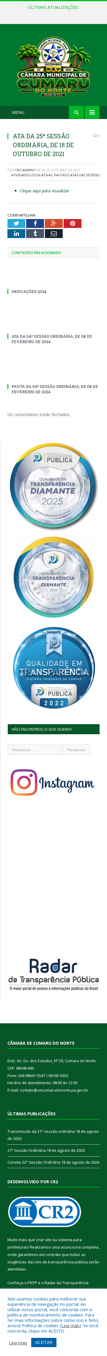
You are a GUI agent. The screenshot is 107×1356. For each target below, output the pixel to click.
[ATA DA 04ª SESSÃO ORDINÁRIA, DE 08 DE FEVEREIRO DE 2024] (53, 325)
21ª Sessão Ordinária (52, 13)
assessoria (71, 1247)
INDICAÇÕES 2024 (29, 291)
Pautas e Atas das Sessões (77, 175)
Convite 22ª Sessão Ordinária (33, 1162)
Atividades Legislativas (31, 175)
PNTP (32, 1282)
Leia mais (70, 1325)
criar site (43, 1239)
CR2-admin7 (25, 170)
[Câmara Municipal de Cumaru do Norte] (53, 66)
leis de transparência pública (61, 1262)
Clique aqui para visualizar (44, 191)
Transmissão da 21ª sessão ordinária (41, 1131)
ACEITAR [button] (43, 1342)
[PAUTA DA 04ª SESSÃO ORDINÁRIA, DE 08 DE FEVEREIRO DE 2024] (53, 375)
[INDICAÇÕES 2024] (53, 280)
